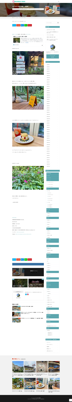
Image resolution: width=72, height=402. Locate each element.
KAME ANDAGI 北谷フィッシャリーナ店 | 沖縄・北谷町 (41, 375)
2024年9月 (48, 79)
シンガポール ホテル (50, 184)
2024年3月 (48, 88)
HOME (13, 17)
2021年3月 (48, 157)
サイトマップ (48, 342)
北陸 (48, 241)
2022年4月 (48, 131)
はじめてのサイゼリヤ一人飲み (51, 29)
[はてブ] (22, 25)
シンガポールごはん (50, 186)
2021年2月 (48, 159)
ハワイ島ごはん (50, 204)
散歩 (24, 9)
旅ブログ (26, 9)
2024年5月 (48, 86)
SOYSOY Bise (14, 217)
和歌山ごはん (49, 248)
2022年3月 (48, 133)
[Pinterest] (30, 25)
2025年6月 (48, 66)
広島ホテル (48, 280)
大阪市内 (48, 269)
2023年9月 (48, 99)
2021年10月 (48, 144)
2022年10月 (48, 118)
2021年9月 (48, 146)
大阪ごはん (48, 265)
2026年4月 (48, 64)
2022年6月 (48, 127)
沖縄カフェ (27, 8)
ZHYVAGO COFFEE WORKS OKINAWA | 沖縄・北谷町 (54, 391)
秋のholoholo (49, 315)
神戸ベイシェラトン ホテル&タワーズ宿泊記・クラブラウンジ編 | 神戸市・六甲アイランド (32, 313)
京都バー (48, 224)
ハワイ (48, 188)
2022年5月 (48, 129)
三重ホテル (48, 215)
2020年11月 (48, 166)
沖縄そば (49, 293)
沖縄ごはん (48, 291)
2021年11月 (48, 142)
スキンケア (48, 323)
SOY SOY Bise (28, 34)
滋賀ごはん (48, 310)
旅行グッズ (48, 282)
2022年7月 (48, 125)
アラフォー (14, 9)
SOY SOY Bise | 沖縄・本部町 (22, 17)
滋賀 (48, 308)
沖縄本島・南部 (49, 304)
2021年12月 (48, 140)
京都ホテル (48, 226)
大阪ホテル (48, 267)
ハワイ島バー (50, 205)
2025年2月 (48, 71)
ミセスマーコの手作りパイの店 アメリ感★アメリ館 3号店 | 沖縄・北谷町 (30, 375)
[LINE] (25, 25)
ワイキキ (49, 196)
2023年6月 (48, 105)
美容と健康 (48, 321)
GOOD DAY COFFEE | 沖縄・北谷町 (27, 306)
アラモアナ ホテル (50, 194)
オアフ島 (48, 190)
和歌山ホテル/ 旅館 (49, 250)
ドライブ (17, 9)
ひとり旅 (24, 8)
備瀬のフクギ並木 (15, 34)
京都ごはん (48, 222)
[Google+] (18, 25)
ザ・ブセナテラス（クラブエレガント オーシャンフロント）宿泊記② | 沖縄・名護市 (18, 375)
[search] (58, 23)
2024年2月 (48, 90)
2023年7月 (48, 103)
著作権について (49, 348)
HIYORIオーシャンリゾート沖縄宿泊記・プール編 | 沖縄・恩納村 (32, 318)
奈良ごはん (48, 276)
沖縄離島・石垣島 (49, 306)
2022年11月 (48, 116)
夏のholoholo (49, 254)
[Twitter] (14, 25)
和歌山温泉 (48, 252)
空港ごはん (48, 319)
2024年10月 (48, 77)
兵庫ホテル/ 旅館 (49, 235)
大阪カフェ (48, 263)
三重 (48, 211)
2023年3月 (48, 112)
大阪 (48, 256)
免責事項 (48, 346)
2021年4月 (48, 155)
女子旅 (23, 9)
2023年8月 (48, 101)
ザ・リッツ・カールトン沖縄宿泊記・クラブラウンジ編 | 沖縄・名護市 (54, 375)
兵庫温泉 (48, 237)
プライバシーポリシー (50, 344)
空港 (48, 317)
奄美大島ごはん (50, 333)
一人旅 (21, 9)
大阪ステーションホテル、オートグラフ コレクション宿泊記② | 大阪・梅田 (52, 39)
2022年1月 (48, 138)
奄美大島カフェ (50, 332)
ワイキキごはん (50, 200)
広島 (48, 278)
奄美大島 (48, 330)
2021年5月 (48, 153)
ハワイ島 (48, 202)
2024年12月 (48, 73)
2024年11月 (48, 75)
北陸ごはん (48, 243)
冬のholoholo (49, 239)
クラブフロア (19, 312)
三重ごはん (48, 213)
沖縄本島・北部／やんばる (32, 8)
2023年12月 (48, 92)
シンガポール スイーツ (50, 182)
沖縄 (25, 8)
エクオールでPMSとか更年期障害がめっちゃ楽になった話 (52, 32)
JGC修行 (48, 175)
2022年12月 (48, 114)
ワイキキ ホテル (50, 198)
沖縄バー (48, 295)
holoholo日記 (49, 173)
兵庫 (48, 228)
